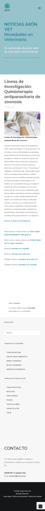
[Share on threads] (16, 291)
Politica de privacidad (19, 496)
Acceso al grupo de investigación (17, 221)
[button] (39, 8)
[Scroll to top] (40, 506)
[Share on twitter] (13, 291)
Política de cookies (35, 496)
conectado (31, 308)
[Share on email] (35, 291)
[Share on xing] (31, 291)
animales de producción (20, 254)
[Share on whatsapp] (25, 291)
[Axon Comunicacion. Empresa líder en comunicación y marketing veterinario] (7, 8)
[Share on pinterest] (19, 291)
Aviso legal (7, 496)
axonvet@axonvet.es (17, 476)
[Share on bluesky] (28, 291)
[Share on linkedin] (22, 291)
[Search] (22, 332)
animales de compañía (20, 248)
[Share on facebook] (10, 291)
